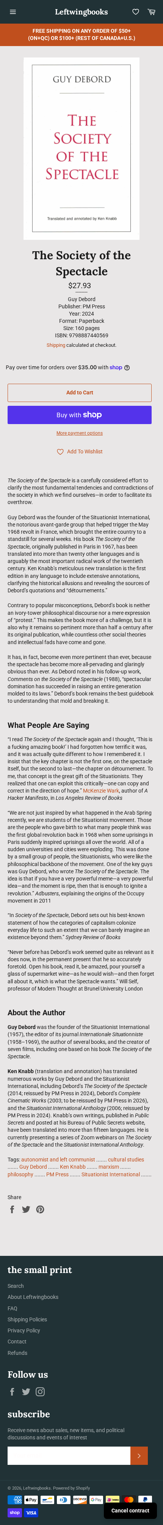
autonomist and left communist (58, 1160)
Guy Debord (33, 1167)
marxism (109, 1167)
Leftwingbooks (81, 11)
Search (16, 1286)
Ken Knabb (73, 1167)
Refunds (17, 1353)
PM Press (57, 1174)
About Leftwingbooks (33, 1297)
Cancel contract (130, 1510)
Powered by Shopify (71, 1488)
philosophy (20, 1174)
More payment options (79, 433)
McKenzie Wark (101, 791)
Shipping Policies (27, 1319)
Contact (17, 1341)
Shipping (56, 345)
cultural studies (126, 1160)
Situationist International (111, 1174)
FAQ (12, 1308)
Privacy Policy (24, 1330)
